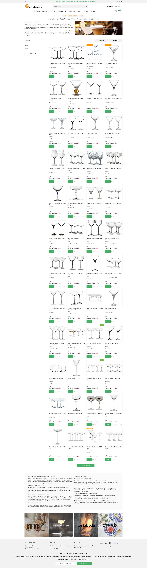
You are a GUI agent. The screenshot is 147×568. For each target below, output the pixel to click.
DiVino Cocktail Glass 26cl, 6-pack (95, 308)
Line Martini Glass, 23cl (110, 308)
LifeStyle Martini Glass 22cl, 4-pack (57, 273)
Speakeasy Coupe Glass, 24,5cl (75, 413)
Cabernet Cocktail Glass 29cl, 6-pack (76, 343)
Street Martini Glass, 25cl (111, 63)
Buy (52, 76)
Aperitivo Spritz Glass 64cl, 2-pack (57, 168)
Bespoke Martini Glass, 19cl (74, 378)
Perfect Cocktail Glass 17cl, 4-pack (113, 273)
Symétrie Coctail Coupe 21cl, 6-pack (57, 413)
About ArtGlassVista (30, 545)
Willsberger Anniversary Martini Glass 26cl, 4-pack (56, 343)
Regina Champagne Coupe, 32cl (75, 203)
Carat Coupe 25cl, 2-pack (55, 98)
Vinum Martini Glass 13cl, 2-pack (94, 98)
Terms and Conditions (30, 547)
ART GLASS (72, 11)
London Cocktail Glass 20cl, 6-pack (57, 63)
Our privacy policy (75, 559)
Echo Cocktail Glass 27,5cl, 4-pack (113, 203)
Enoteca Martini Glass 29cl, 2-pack (57, 308)
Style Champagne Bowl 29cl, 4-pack (76, 168)
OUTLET (79, 11)
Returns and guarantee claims (32, 548)
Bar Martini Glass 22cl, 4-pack (94, 378)
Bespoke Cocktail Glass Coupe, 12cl (57, 446)
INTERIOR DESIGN (61, 11)
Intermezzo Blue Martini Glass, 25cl (113, 98)
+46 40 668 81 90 (31, 1)
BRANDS (86, 11)
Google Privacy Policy (84, 559)
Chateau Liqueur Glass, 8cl (93, 133)
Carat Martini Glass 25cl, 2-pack (112, 133)
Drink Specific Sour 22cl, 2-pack (75, 133)
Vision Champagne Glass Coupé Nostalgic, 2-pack (75, 308)
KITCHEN (52, 11)
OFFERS (92, 11)
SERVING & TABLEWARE (40, 11)
